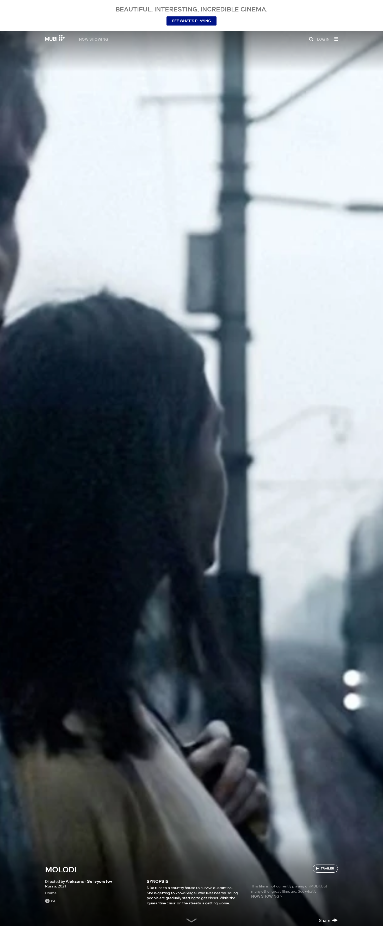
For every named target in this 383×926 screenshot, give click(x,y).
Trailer (327, 868)
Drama (51, 893)
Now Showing (93, 39)
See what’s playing (191, 20)
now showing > (266, 896)
